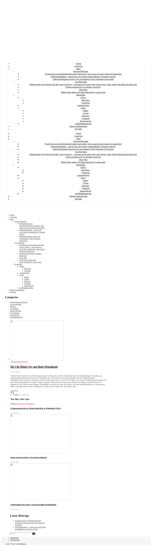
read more (14, 391)
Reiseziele (80, 95)
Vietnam (85, 116)
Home (78, 63)
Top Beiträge (81, 82)
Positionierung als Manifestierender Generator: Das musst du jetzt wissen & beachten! (83, 74)
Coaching (78, 66)
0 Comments (24, 395)
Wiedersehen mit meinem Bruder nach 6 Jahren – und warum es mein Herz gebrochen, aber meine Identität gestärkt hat (83, 84)
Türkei (85, 113)
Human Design (15, 311)
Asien (83, 108)
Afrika (83, 97)
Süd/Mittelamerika (83, 123)
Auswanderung (15, 304)
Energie (13, 307)
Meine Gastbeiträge (78, 126)
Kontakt (78, 129)
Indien (85, 110)
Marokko (85, 100)
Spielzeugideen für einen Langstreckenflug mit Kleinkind (33, 505)
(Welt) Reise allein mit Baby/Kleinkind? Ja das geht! (83, 92)
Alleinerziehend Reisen (18, 302)
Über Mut (83, 89)
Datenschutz (15, 540)
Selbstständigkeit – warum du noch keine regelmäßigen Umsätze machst (83, 76)
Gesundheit (14, 309)
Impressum (14, 538)
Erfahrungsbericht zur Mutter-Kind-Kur (83, 87)
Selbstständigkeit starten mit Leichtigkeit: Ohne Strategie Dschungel (83, 79)
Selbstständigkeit (16, 317)
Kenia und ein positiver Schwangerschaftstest (28, 457)
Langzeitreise (83, 105)
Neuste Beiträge (80, 71)
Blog (78, 69)
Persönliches (14, 315)
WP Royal (22, 544)
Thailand (85, 118)
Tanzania (85, 103)
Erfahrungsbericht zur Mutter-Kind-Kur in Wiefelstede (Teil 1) (35, 408)
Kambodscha (85, 121)
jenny (16, 395)
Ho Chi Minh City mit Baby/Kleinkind (33, 366)
